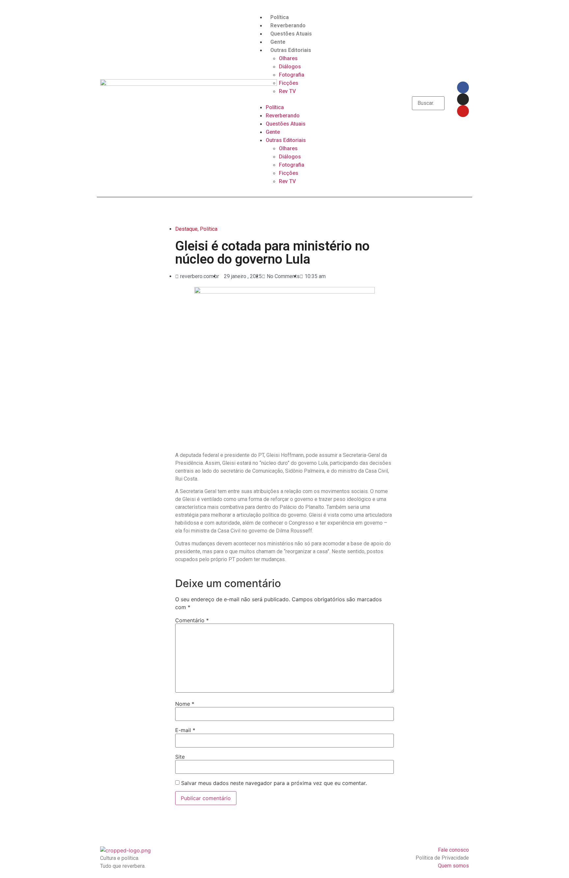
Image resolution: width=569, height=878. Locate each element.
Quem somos (453, 866)
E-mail (185, 730)
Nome (184, 703)
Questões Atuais (291, 34)
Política (279, 17)
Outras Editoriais (290, 50)
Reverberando (288, 25)
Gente (277, 42)
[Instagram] (463, 99)
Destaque (186, 229)
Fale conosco (453, 850)
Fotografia (291, 75)
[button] (284, 99)
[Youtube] (463, 111)
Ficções (288, 83)
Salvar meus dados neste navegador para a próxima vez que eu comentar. (274, 783)
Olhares (288, 58)
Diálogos (290, 66)
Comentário (192, 620)
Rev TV (287, 91)
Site (180, 756)
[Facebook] (463, 87)
